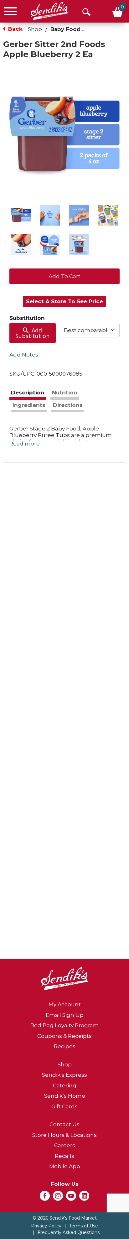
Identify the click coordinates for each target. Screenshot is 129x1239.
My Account (65, 1004)
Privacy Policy (46, 1226)
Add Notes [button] (23, 354)
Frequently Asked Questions (69, 1232)
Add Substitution (32, 333)
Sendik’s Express (64, 1075)
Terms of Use (83, 1226)
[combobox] (89, 330)
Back (15, 29)
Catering (64, 1085)
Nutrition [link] (64, 392)
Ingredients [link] (29, 405)
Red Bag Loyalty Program (64, 1025)
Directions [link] (68, 405)
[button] (20, 215)
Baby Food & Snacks (78, 29)
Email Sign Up (65, 1015)
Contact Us (64, 1124)
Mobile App (64, 1166)
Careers (64, 1145)
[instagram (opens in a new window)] (58, 1198)
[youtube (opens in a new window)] (71, 1198)
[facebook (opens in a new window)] (45, 1198)
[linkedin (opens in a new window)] (84, 1198)
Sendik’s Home (64, 1096)
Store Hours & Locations (64, 1135)
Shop (35, 29)
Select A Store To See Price (64, 301)
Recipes (64, 1046)
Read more (24, 443)
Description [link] (27, 392)
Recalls (64, 1156)
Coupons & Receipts (64, 1036)
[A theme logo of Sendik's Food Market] (49, 11)
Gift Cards (64, 1106)
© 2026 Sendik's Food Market (65, 1218)
